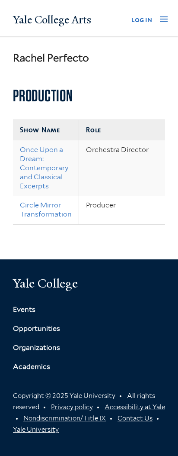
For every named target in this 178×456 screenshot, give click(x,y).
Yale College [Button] (45, 283)
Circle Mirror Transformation (46, 209)
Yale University (36, 429)
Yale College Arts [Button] (52, 20)
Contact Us (135, 418)
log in (141, 20)
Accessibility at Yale (135, 407)
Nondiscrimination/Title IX (64, 418)
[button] (164, 19)
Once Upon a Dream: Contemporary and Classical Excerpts (44, 168)
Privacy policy (72, 407)
